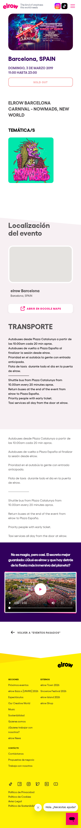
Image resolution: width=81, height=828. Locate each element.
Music (11, 709)
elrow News (14, 738)
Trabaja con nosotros (20, 765)
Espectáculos (15, 697)
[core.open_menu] (72, 6)
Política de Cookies (19, 796)
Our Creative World (19, 703)
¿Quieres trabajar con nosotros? (20, 729)
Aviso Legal (15, 801)
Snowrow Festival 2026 (53, 691)
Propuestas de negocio (21, 759)
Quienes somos (17, 721)
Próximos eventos (18, 685)
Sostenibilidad (16, 715)
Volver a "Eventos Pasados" (38, 632)
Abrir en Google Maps (44, 308)
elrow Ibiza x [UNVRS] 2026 (23, 691)
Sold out (40, 82)
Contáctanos (16, 753)
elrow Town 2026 (49, 685)
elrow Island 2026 (50, 697)
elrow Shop (46, 703)
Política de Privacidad (21, 791)
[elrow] (11, 6)
